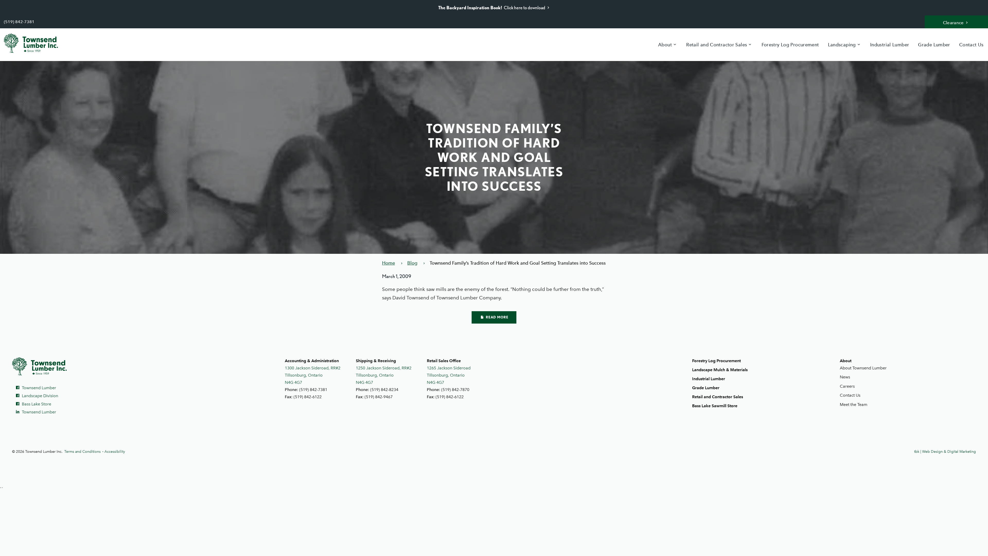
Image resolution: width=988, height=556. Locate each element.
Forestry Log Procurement (790, 44)
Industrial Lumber (889, 44)
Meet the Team (853, 404)
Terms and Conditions (82, 451)
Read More (496, 317)
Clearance (953, 22)
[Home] (35, 43)
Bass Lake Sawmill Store (714, 405)
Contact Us (971, 44)
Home (388, 263)
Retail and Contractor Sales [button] (716, 44)
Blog (412, 263)
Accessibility (114, 451)
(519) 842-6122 (308, 396)
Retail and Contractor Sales (717, 396)
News (845, 377)
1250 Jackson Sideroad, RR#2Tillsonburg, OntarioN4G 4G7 (383, 375)
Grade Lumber (934, 44)
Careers (847, 386)
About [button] (665, 44)
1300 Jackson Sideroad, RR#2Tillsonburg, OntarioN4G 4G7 (312, 375)
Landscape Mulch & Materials (720, 369)
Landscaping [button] (842, 44)
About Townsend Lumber (863, 368)
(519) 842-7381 (19, 21)
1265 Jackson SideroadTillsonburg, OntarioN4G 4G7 (449, 375)
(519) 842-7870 (455, 389)
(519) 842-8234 (384, 389)
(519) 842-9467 (379, 396)
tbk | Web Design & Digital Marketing (945, 451)
